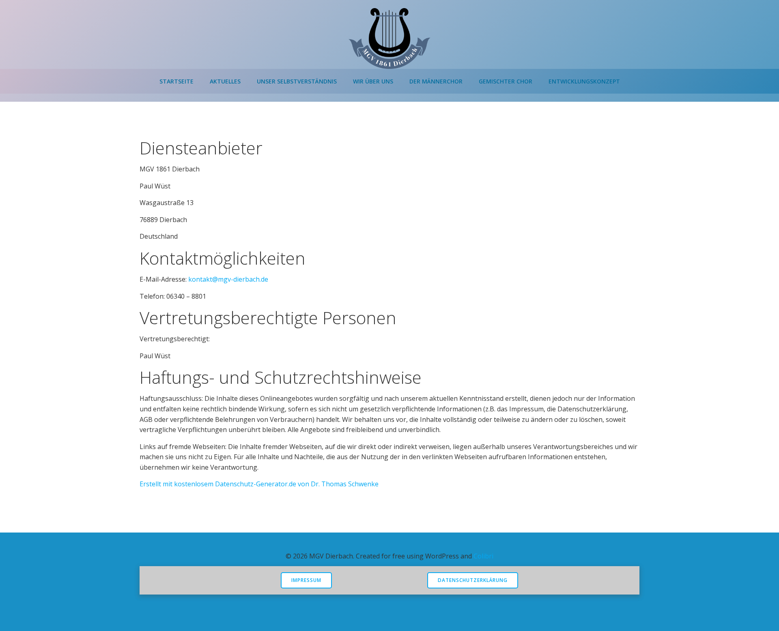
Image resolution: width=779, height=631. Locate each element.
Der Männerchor (436, 81)
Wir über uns (373, 81)
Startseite (176, 81)
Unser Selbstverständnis (297, 81)
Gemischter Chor (505, 81)
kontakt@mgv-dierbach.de (228, 279)
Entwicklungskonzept (584, 81)
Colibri (483, 556)
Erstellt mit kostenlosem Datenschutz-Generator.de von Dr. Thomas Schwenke (259, 483)
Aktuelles (225, 81)
